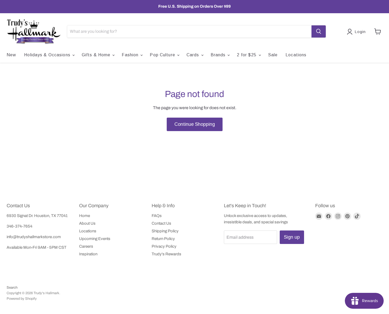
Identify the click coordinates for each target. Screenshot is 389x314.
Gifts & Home (97, 55)
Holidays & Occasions (48, 55)
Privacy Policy (164, 246)
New (11, 55)
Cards (194, 55)
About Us (87, 223)
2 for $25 (247, 55)
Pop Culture (163, 55)
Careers (86, 246)
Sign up (292, 237)
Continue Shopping (194, 124)
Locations (296, 55)
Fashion (131, 55)
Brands (219, 55)
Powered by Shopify (22, 299)
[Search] (318, 31)
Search (12, 287)
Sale (273, 55)
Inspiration (88, 254)
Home (84, 216)
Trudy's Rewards (166, 254)
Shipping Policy (165, 231)
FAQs (157, 216)
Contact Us (161, 223)
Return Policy (163, 239)
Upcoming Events (94, 239)
